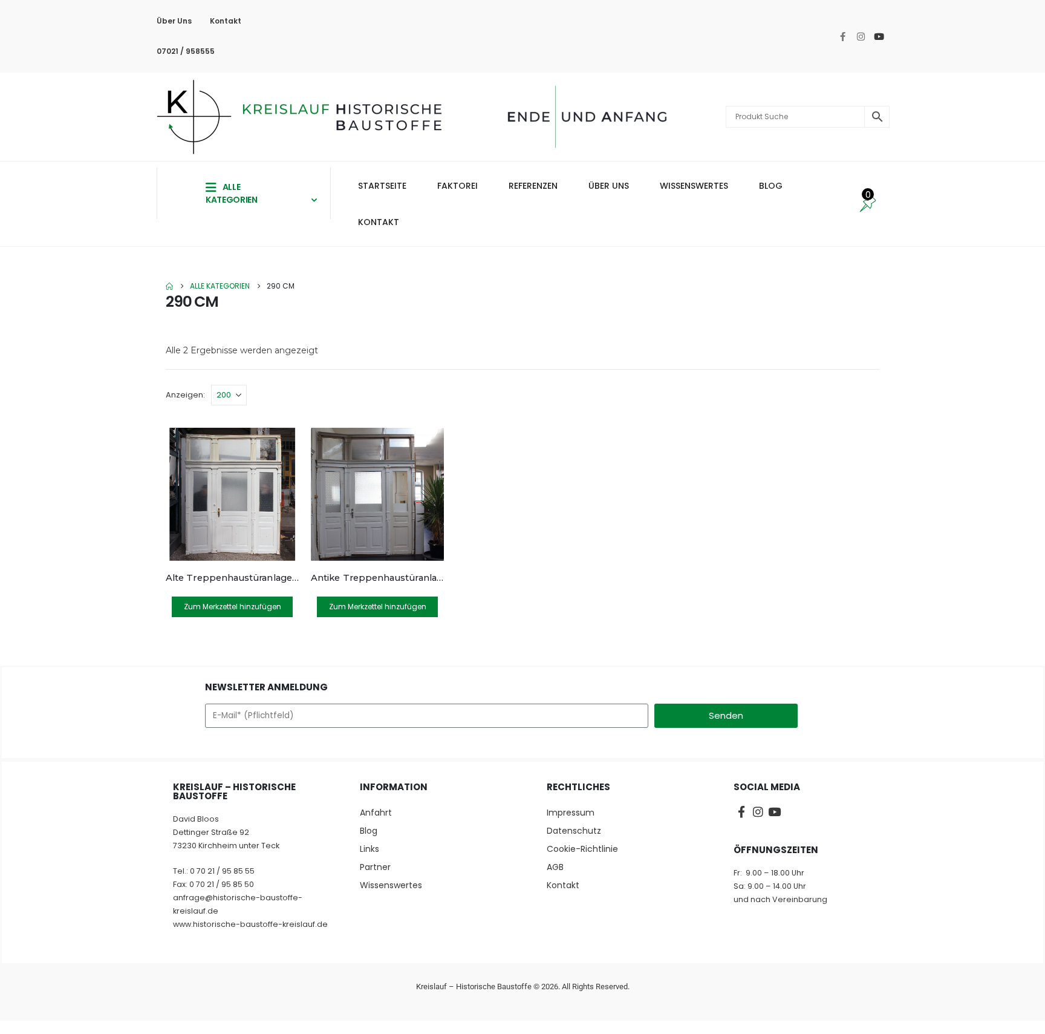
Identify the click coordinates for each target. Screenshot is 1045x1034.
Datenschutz (574, 831)
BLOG (771, 186)
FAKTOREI (457, 186)
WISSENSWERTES (694, 186)
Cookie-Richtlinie (582, 849)
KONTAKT (378, 222)
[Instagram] (861, 36)
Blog (368, 831)
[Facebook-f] (843, 36)
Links (369, 849)
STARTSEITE (382, 186)
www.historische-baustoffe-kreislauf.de (250, 924)
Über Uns (174, 21)
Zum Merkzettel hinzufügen (232, 606)
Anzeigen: (185, 395)
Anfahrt (376, 813)
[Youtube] (879, 36)
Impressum (570, 813)
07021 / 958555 (186, 51)
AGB (555, 867)
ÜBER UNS (608, 186)
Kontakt (225, 21)
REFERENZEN (533, 186)
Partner (375, 867)
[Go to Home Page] (169, 286)
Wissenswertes (391, 885)
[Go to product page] (232, 495)
